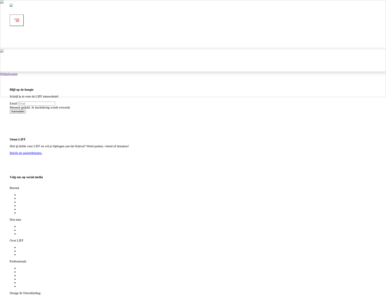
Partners (23, 282)
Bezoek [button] (66, 26)
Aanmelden (17, 111)
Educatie (23, 275)
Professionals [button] (69, 57)
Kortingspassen (27, 205)
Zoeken (66, 66)
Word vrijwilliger (28, 226)
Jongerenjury (26, 230)
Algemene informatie (31, 247)
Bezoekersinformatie (31, 202)
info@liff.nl (17, 184)
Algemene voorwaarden (33, 209)
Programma (25, 194)
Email (13, 103)
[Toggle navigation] (17, 20)
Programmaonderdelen (32, 198)
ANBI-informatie (29, 286)
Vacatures (24, 233)
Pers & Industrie (28, 271)
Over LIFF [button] (68, 43)
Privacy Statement (29, 212)
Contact (23, 254)
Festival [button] (66, 10)
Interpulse (48, 293)
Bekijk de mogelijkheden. (26, 153)
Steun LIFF (25, 268)
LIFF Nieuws (26, 251)
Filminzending (27, 279)
